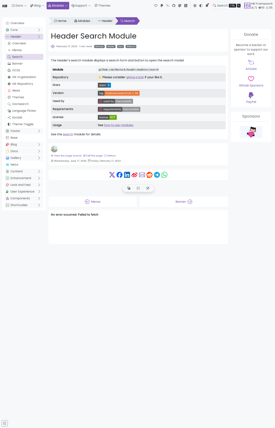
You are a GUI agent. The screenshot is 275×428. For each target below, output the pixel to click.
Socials (17, 117)
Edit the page (94, 155)
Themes (104, 5)
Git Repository (22, 84)
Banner (17, 63)
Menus (17, 50)
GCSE (16, 70)
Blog (37, 5)
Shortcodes (19, 205)
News (16, 90)
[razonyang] (54, 149)
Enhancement (20, 178)
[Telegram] (157, 175)
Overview (17, 23)
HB (4, 5)
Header (15, 36)
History (111, 155)
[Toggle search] (215, 5)
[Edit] (148, 188)
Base (14, 137)
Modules (58, 5)
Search (17, 57)
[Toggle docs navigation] (4, 423)
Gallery (15, 158)
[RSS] (186, 5)
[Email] (142, 175)
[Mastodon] (180, 5)
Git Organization (24, 77)
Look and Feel (20, 185)
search (68, 134)
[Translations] (129, 188)
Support (81, 5)
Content (16, 171)
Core (14, 30)
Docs (14, 151)
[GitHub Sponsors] (156, 5)
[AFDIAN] (168, 5)
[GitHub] (174, 5)
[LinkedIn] (127, 175)
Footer (15, 131)
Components (20, 198)
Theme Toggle (22, 124)
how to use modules (118, 125)
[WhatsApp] (164, 175)
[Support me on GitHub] (251, 132)
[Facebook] (120, 175)
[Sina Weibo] (135, 175)
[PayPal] (162, 5)
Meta (14, 164)
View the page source (68, 155)
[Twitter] (112, 175)
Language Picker (24, 111)
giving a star (135, 77)
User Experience (22, 191)
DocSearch (20, 104)
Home (62, 21)
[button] (19, 5)
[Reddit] (149, 175)
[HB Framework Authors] (52, 46)
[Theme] (201, 5)
